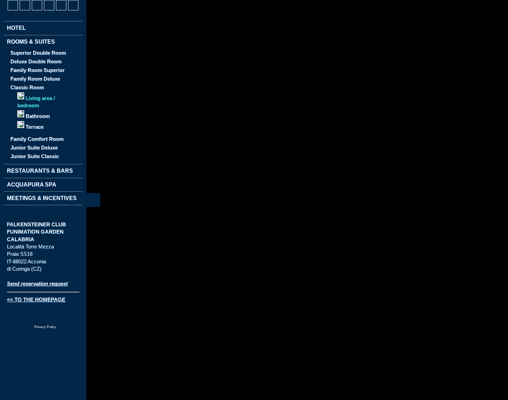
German (12, 215)
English (25, 215)
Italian (38, 215)
